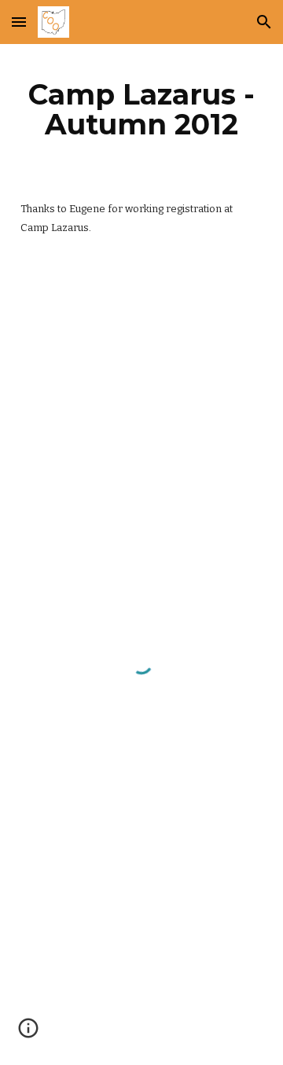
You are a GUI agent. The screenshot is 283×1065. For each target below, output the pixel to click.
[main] (141, 109)
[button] (19, 21)
